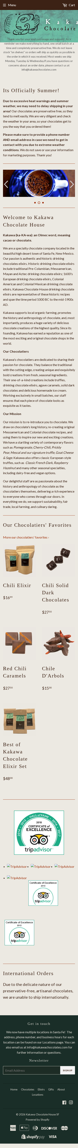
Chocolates (27, 1089)
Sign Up (67, 1070)
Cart (71, 5)
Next (72, 184)
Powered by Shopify (37, 1119)
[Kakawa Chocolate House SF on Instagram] (71, 1103)
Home (13, 1089)
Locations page (52, 1042)
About (61, 1089)
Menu (12, 5)
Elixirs (41, 1089)
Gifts (51, 1089)
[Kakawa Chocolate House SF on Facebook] (64, 1103)
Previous (5, 184)
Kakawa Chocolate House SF (42, 1114)
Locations (37, 1094)
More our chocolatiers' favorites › (26, 537)
